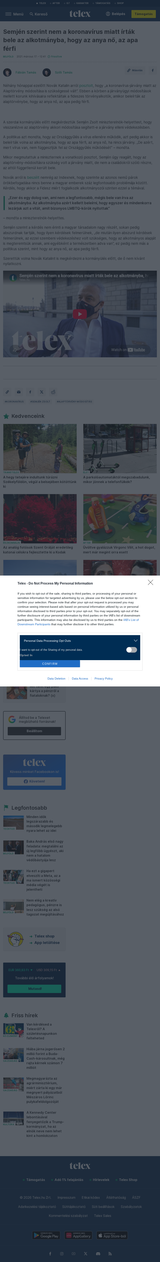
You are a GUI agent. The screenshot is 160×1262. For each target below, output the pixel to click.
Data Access (80, 678)
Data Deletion (56, 678)
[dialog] (80, 631)
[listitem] (78, 640)
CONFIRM (50, 663)
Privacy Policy (104, 678)
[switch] (131, 650)
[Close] (152, 584)
